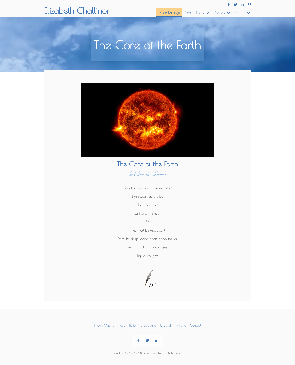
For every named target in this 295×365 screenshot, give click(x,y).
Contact (195, 325)
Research (165, 325)
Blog (188, 13)
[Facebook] (228, 4)
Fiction (133, 325)
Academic (148, 325)
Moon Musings (169, 13)
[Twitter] (235, 4)
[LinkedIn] (242, 4)
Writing (181, 325)
